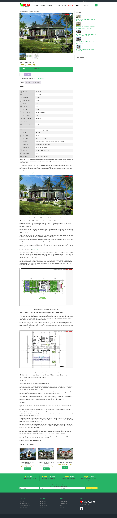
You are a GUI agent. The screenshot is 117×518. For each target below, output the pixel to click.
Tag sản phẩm (43, 501)
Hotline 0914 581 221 (26, 1)
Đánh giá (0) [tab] (28, 82)
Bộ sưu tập (70, 5)
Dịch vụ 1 (62, 505)
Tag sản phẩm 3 (43, 507)
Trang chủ (35, 5)
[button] (71, 15)
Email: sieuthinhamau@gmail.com (40, 1)
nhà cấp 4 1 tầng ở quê (37, 249)
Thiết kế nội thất (63, 501)
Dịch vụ (58, 5)
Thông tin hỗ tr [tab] (36, 82)
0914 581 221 (89, 502)
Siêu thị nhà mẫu (23, 516)
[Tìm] (96, 5)
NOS (96, 516)
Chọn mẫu (27, 74)
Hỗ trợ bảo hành (23, 507)
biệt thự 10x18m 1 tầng (35, 436)
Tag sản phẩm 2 (43, 505)
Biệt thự (26, 11)
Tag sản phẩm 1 (43, 503)
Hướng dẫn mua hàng (24, 503)
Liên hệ (77, 5)
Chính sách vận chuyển (25, 505)
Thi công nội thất (63, 503)
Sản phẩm (49, 5)
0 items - (93, 1)
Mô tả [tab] (22, 82)
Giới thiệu (42, 5)
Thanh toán (22, 509)
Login (86, 1)
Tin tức (64, 5)
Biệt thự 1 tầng (41, 78)
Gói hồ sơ (24, 68)
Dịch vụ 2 (62, 507)
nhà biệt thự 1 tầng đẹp (29, 173)
